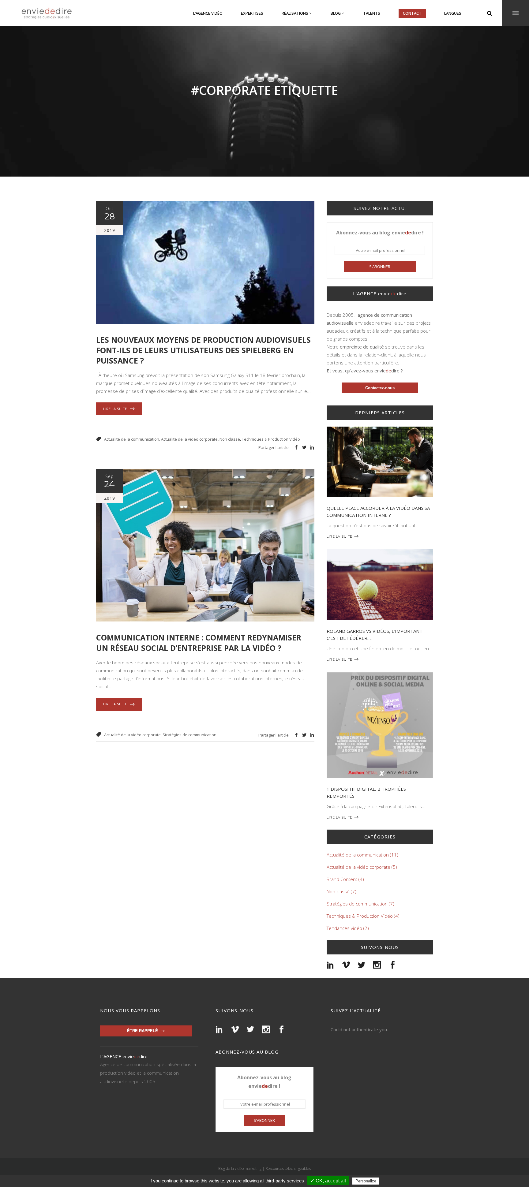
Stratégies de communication (189, 734)
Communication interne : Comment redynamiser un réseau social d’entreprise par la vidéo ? (198, 642)
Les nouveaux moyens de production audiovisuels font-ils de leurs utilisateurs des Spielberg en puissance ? (203, 350)
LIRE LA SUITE (339, 536)
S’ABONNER (379, 266)
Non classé (229, 439)
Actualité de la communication (131, 439)
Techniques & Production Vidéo (271, 439)
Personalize (365, 1181)
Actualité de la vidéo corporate (189, 439)
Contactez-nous (380, 388)
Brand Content (342, 879)
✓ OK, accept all (328, 1180)
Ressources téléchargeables (288, 1168)
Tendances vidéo (344, 928)
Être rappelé (142, 1030)
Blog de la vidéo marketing (239, 1168)
